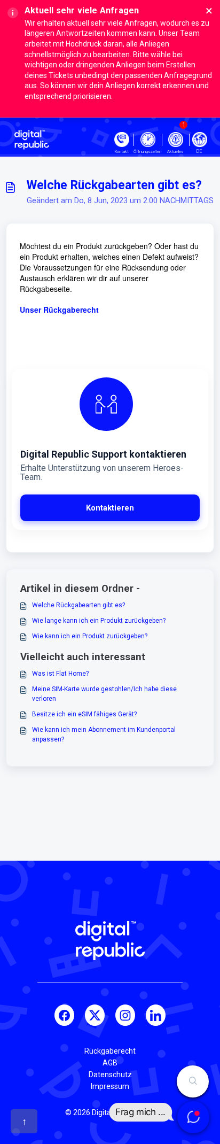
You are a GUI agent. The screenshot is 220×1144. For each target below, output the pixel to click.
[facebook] (64, 1015)
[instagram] (125, 1015)
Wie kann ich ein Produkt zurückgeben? (89, 636)
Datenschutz (110, 1074)
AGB (110, 1062)
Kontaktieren (110, 508)
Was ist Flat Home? (60, 673)
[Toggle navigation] (199, 139)
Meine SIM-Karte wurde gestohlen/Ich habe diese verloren (104, 693)
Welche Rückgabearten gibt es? (78, 605)
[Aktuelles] (175, 139)
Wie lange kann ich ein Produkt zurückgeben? (99, 620)
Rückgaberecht (110, 1051)
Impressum (110, 1086)
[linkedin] (156, 1015)
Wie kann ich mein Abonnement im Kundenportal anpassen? (104, 734)
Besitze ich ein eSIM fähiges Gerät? (84, 714)
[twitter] (95, 1015)
